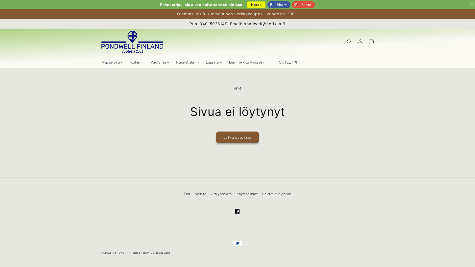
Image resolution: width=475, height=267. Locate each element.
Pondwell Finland (125, 252)
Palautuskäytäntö (276, 194)
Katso (256, 5)
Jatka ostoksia (237, 137)
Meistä (200, 194)
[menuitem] (112, 62)
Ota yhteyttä (221, 194)
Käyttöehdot (247, 194)
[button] (349, 41)
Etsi (187, 194)
